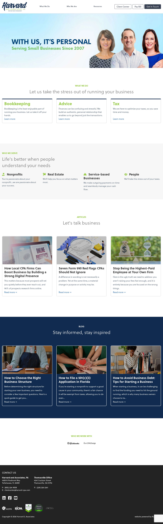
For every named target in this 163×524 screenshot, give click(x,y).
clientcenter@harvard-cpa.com (17, 490)
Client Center (123, 6)
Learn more (19, 118)
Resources (98, 6)
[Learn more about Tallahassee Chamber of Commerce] (50, 508)
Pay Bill (138, 6)
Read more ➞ (27, 292)
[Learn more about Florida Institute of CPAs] (18, 508)
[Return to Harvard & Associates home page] (14, 6)
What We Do (45, 6)
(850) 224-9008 (11, 487)
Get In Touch (153, 6)
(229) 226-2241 (42, 487)
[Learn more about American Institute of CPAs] (7, 508)
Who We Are (72, 6)
